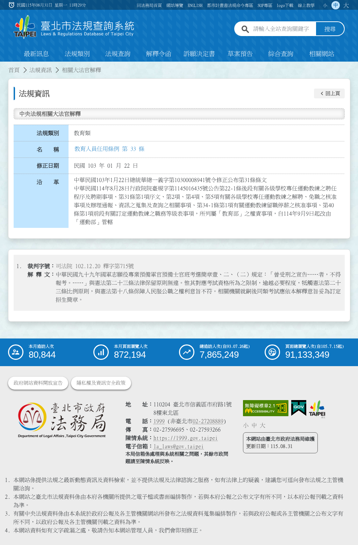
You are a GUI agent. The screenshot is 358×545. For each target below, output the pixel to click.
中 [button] (335, 5)
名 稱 (48, 149)
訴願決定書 (199, 54)
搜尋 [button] (330, 29)
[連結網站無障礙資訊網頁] (265, 408)
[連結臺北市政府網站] (317, 409)
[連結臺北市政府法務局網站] (61, 420)
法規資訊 (40, 70)
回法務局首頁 (149, 5)
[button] (329, 93)
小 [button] (325, 5)
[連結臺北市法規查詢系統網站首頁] (74, 27)
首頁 (14, 70)
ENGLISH (195, 5)
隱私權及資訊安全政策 (101, 382)
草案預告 (240, 54)
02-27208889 (208, 421)
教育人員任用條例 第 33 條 (109, 149)
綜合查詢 (280, 54)
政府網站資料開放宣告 (38, 382)
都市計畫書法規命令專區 (230, 5)
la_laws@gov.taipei (178, 446)
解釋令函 (158, 54)
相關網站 (321, 54)
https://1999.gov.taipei (185, 438)
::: (4, 66)
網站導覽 (174, 5)
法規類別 (77, 54)
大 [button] (346, 5)
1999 (159, 421)
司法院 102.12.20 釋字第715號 (95, 266)
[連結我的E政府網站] (298, 408)
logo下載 (285, 5)
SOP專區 (265, 5)
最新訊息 (36, 54)
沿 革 (48, 182)
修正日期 (48, 165)
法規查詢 (117, 54)
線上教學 (306, 5)
